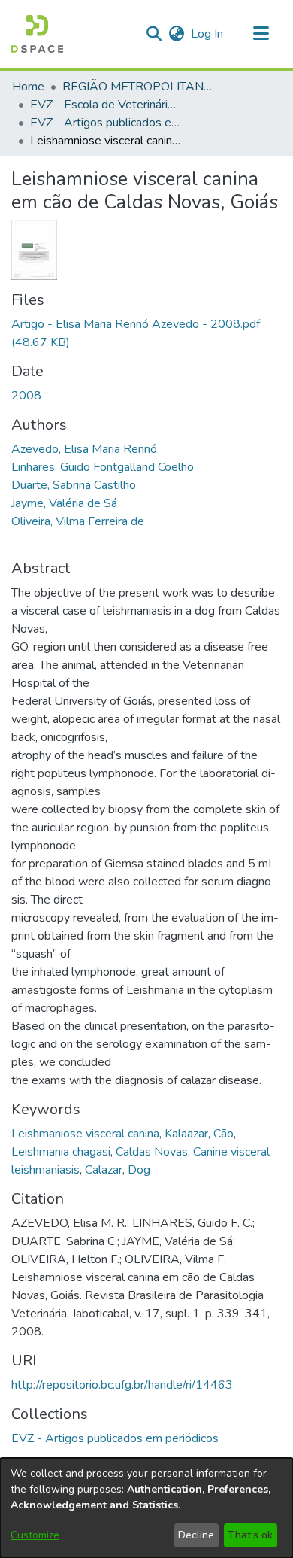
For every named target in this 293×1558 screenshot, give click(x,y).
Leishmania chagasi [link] (60, 1151)
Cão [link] (223, 1133)
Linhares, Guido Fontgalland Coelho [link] (102, 467)
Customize (35, 1535)
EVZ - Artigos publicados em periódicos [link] (105, 122)
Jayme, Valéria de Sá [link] (64, 503)
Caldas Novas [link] (152, 1151)
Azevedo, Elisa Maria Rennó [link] (84, 449)
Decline (196, 1535)
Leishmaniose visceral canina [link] (85, 1133)
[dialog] (146, 1508)
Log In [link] (208, 34)
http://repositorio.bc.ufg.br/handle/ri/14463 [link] (122, 1385)
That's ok (250, 1535)
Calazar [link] (103, 1170)
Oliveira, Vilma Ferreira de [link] (77, 521)
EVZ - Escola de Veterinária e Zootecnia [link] (105, 104)
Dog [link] (139, 1170)
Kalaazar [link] (186, 1133)
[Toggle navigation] (261, 34)
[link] (115, 1438)
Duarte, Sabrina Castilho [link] (73, 485)
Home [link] (28, 86)
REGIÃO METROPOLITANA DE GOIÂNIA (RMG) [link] (137, 86)
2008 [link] (26, 395)
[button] (37, 34)
